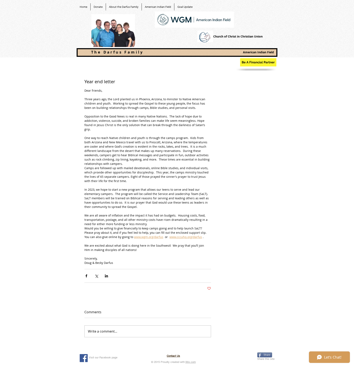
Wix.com (190, 362)
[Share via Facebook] (86, 276)
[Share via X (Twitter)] (96, 276)
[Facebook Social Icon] (84, 358)
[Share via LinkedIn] (106, 276)
